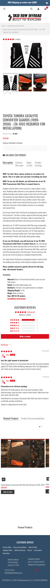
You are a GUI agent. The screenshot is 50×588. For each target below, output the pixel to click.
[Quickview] (3, 479)
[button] (8, 39)
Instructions (38, 550)
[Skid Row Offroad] (25, 17)
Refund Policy (32, 547)
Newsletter (6, 553)
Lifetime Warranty (19, 164)
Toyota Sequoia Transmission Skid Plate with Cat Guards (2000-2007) (23, 485)
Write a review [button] (25, 336)
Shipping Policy (7, 550)
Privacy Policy (7, 547)
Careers (29, 550)
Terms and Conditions (20, 547)
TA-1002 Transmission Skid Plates (24, 182)
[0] (45, 9)
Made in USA (29, 164)
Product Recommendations (32, 418)
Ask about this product (15, 154)
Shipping (5, 143)
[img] (6, 351)
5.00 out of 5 (31, 312)
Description (8, 162)
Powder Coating (38, 164)
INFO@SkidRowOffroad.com (13, 572)
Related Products (10, 418)
